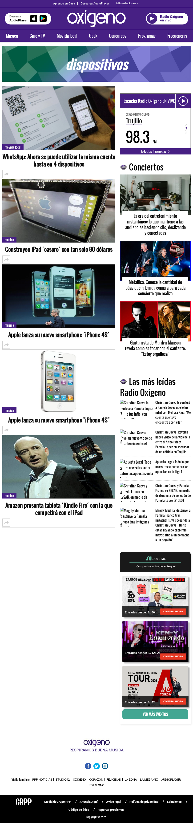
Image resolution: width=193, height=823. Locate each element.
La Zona (131, 779)
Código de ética (78, 809)
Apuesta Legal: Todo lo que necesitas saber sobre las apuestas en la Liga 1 (172, 466)
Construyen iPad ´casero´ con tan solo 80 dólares (59, 249)
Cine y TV (37, 36)
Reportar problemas (111, 809)
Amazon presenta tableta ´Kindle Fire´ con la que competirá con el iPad (59, 509)
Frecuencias (177, 36)
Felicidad (113, 779)
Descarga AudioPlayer (95, 3)
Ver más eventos (155, 714)
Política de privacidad (143, 801)
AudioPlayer (171, 779)
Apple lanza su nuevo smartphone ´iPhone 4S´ (58, 334)
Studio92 (63, 779)
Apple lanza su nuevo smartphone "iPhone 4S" (58, 420)
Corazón (96, 779)
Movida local (67, 36)
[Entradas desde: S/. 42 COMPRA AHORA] (155, 686)
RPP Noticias (42, 779)
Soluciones (174, 801)
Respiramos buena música (96, 750)
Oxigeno (79, 779)
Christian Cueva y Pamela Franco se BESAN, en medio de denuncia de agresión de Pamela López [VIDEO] (173, 493)
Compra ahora (173, 611)
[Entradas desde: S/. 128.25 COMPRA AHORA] (155, 641)
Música (12, 36)
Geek (93, 36)
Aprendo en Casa (64, 3)
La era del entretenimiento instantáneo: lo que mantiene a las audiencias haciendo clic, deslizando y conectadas (155, 224)
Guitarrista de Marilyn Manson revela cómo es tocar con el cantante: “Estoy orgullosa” (155, 348)
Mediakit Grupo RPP (57, 801)
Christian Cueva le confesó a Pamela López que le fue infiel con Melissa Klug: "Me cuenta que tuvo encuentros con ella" (173, 412)
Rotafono (96, 785)
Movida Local (13, 147)
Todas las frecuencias (154, 151)
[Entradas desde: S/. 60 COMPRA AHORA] (155, 596)
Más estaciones (126, 3)
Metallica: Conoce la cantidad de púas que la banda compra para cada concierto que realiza (155, 287)
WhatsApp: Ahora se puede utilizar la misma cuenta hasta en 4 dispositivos (59, 160)
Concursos (117, 36)
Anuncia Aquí (89, 801)
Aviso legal (113, 801)
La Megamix (149, 779)
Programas (147, 36)
